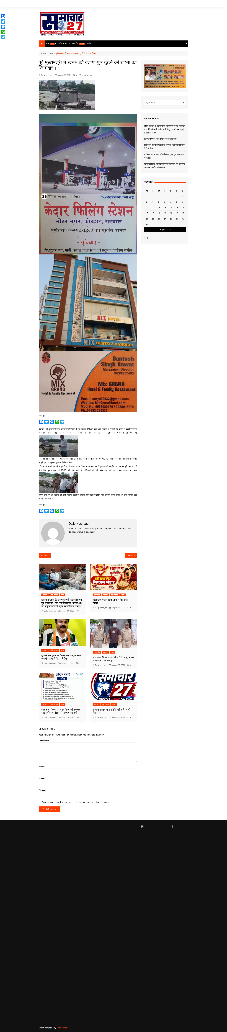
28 (171, 219)
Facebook (175, 4)
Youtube (186, 4)
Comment (44, 741)
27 (165, 219)
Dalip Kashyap (47, 75)
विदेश (89, 43)
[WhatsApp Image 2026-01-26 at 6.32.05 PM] (88, 184)
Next (130, 555)
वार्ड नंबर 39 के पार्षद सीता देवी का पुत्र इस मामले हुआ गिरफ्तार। (164, 156)
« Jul (146, 238)
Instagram (182, 4)
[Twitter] (3, 21)
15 (177, 208)
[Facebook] (3, 16)
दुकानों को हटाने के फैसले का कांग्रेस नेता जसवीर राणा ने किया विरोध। (164, 146)
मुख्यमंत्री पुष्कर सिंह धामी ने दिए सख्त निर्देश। (161, 139)
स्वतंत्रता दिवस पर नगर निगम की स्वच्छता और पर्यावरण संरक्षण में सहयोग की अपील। (164, 166)
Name (42, 766)
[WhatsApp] (3, 32)
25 (153, 219)
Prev (46, 555)
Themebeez (62, 1028)
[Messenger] (3, 26)
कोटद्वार (45, 595)
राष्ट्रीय (78, 43)
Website (42, 790)
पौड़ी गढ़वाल (54, 595)
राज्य (50, 43)
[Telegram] (3, 37)
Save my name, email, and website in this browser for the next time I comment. (76, 802)
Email (42, 778)
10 (147, 208)
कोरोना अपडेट (64, 43)
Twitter (178, 4)
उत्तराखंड (85, 75)
